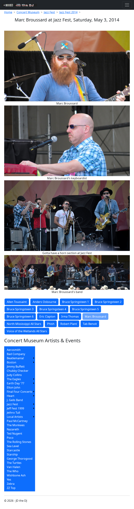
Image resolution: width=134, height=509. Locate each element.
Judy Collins (14, 375)
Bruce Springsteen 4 (52, 309)
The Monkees (16, 425)
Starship (12, 454)
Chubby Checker (17, 371)
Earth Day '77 (15, 383)
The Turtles (14, 463)
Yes (9, 479)
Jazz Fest (49, 12)
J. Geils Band (15, 400)
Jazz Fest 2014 (68, 12)
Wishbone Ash (16, 475)
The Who (12, 471)
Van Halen (13, 467)
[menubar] (19, 419)
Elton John (13, 387)
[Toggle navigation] (127, 4)
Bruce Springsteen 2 (108, 302)
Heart (10, 396)
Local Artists (15, 417)
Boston (11, 362)
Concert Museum (28, 12)
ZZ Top (11, 488)
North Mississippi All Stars (24, 324)
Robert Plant (68, 324)
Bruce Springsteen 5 (85, 309)
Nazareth (13, 429)
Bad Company (16, 354)
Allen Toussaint (17, 302)
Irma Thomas (70, 316)
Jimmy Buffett (16, 366)
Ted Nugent (14, 433)
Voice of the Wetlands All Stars (27, 331)
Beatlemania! (15, 358)
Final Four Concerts (19, 392)
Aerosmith (14, 350)
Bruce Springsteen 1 (75, 302)
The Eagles (14, 379)
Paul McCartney (17, 421)
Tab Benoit (90, 324)
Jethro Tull (13, 412)
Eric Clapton (47, 316)
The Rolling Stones (19, 442)
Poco (10, 438)
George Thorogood (19, 459)
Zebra (10, 484)
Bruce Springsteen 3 (20, 309)
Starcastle (13, 450)
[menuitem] (19, 350)
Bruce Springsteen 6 (20, 316)
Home (8, 12)
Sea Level (13, 446)
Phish (50, 324)
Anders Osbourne (44, 302)
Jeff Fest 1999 (15, 408)
